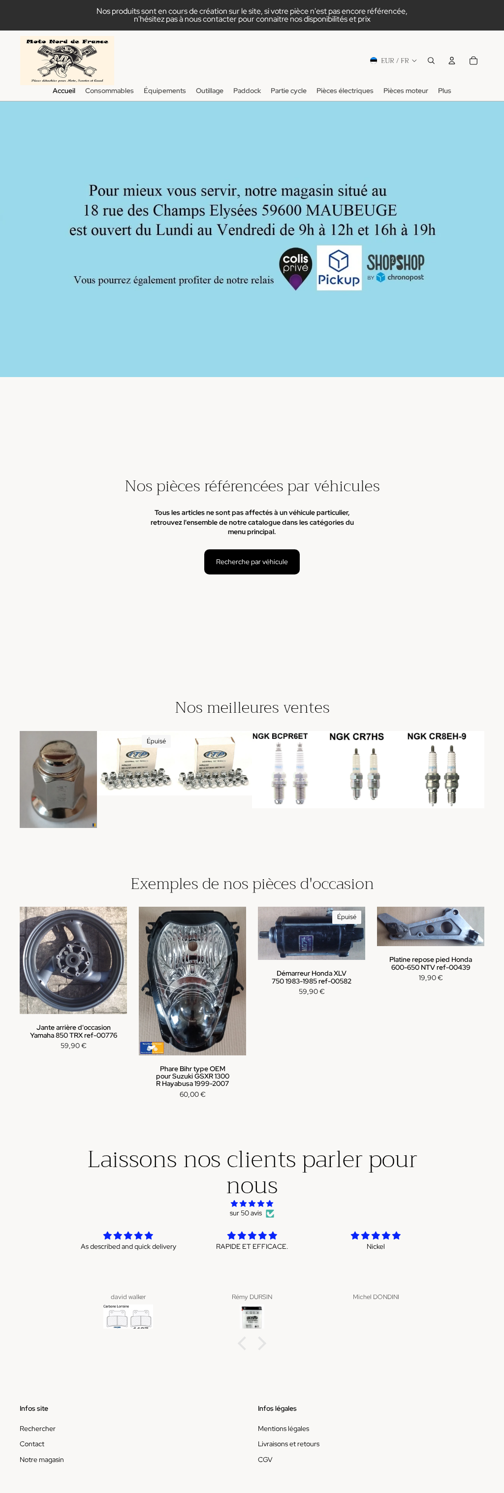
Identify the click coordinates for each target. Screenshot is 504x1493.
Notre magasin (42, 1459)
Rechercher (38, 1428)
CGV (265, 1459)
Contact (32, 1443)
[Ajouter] (82, 813)
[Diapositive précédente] (108, 763)
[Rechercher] (431, 60)
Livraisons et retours (288, 1443)
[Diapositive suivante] (164, 763)
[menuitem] (444, 90)
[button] (245, 1343)
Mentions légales (283, 1428)
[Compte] (452, 60)
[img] (252, 1204)
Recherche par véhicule (252, 561)
